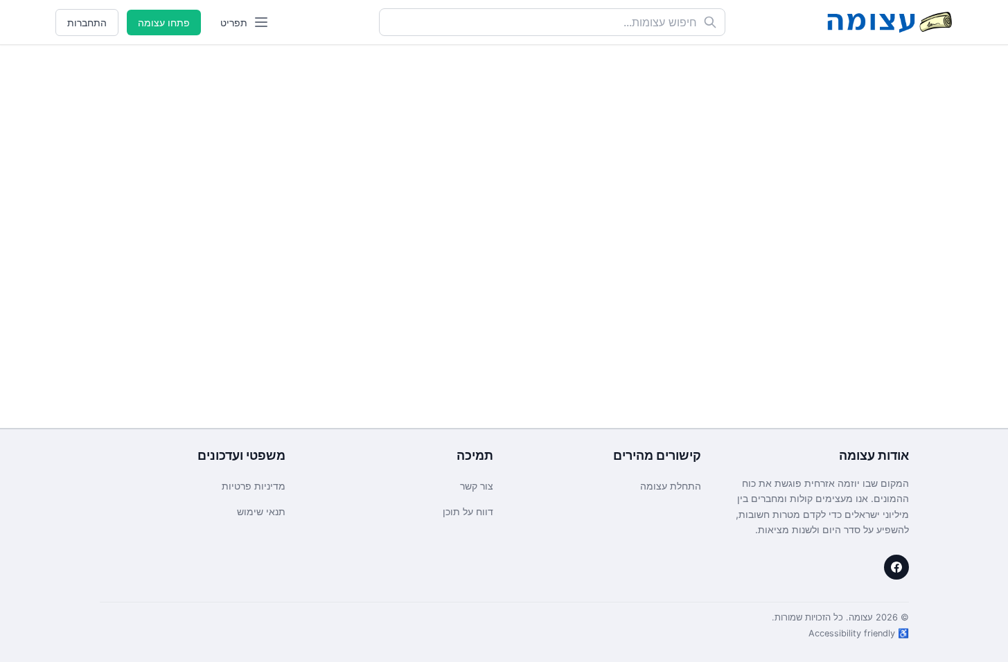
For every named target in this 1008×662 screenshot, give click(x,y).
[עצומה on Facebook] (896, 567)
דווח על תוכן (468, 511)
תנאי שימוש (261, 511)
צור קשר (476, 486)
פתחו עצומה (164, 22)
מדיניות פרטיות (253, 486)
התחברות (87, 22)
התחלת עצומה (670, 486)
